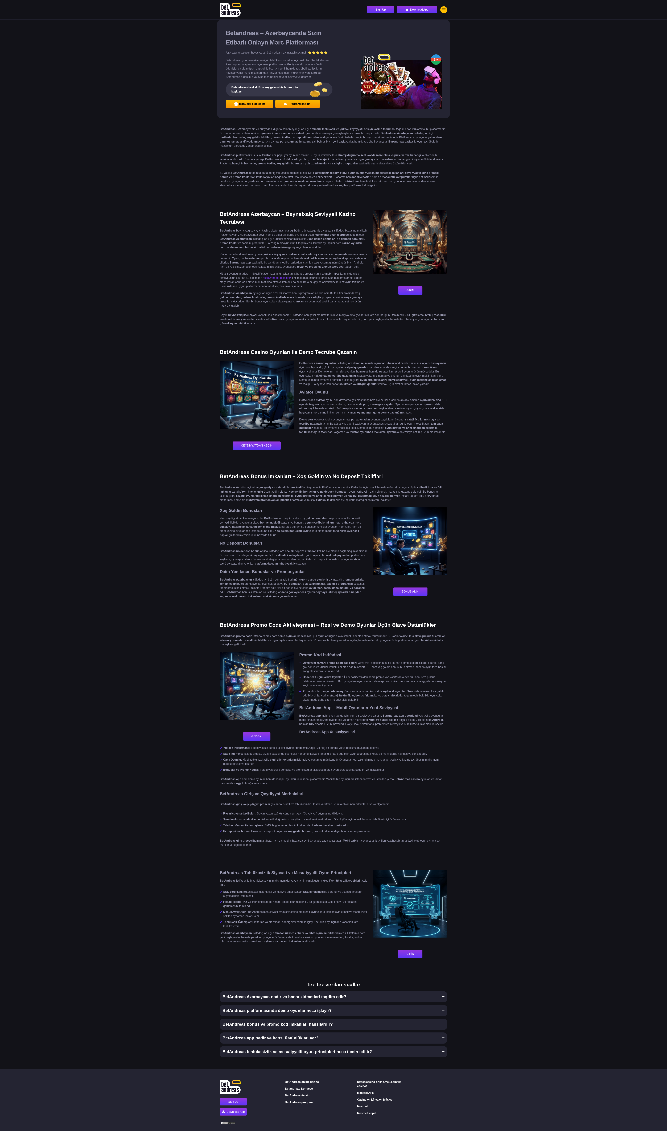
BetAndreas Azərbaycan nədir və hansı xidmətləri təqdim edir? (284, 996)
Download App (419, 9)
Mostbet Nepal (366, 1113)
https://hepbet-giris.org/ (277, 277)
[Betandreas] (230, 10)
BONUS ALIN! (410, 591)
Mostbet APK (365, 1092)
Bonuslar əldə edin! (252, 103)
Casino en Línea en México (375, 1099)
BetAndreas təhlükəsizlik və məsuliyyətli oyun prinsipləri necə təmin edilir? (297, 1051)
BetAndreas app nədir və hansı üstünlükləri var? (271, 1038)
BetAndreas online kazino (302, 1081)
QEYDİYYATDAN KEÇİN (256, 445)
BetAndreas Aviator (298, 1095)
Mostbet (362, 1106)
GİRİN (410, 290)
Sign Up (381, 9)
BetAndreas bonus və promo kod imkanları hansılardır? (278, 1024)
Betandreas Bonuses (299, 1088)
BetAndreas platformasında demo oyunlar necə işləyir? (277, 1010)
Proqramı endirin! (300, 103)
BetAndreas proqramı (299, 1102)
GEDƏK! (256, 736)
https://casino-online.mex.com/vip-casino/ (379, 1084)
